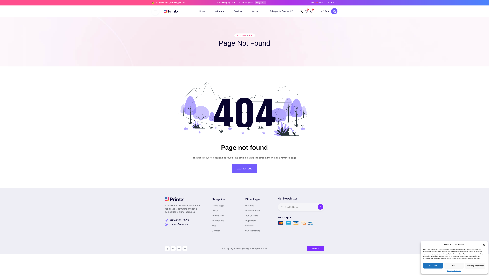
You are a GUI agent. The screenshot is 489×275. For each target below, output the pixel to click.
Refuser (454, 265)
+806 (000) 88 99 (179, 220)
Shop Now (260, 3)
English (315, 249)
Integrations (218, 220)
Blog (214, 225)
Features (249, 205)
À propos (219, 11)
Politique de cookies (454, 271)
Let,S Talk (325, 11)
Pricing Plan (218, 215)
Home (202, 11)
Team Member (252, 210)
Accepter (433, 265)
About (215, 210)
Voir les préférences (475, 265)
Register (249, 225)
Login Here (250, 220)
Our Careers (251, 215)
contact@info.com (179, 224)
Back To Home (244, 168)
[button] (484, 244)
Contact (256, 11)
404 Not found (252, 230)
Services (238, 11)
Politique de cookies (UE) (281, 11)
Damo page (218, 205)
